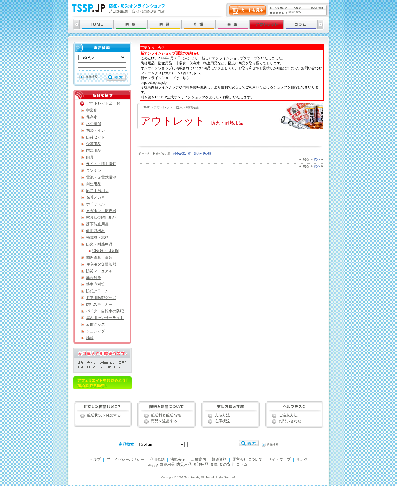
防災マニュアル (99, 271)
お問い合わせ (290, 421)
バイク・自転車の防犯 (105, 311)
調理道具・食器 (99, 258)
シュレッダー (97, 331)
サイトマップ (279, 459)
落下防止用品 (97, 224)
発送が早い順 (202, 153)
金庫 (214, 464)
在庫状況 (222, 421)
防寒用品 (93, 151)
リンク (301, 459)
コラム (242, 464)
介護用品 (93, 144)
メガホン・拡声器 (101, 211)
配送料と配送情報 (166, 415)
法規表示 (177, 459)
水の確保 (93, 124)
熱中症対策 (95, 284)
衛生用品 (93, 184)
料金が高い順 (182, 153)
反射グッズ (95, 325)
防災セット (95, 137)
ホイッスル (95, 204)
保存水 (91, 117)
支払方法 (222, 415)
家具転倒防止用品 (101, 218)
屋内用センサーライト (105, 318)
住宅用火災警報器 (101, 264)
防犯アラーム (97, 291)
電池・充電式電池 (101, 177)
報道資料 (219, 459)
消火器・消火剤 (105, 251)
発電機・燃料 (97, 238)
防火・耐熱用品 (187, 107)
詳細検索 (91, 76)
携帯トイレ (95, 131)
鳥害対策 (93, 278)
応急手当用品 (97, 191)
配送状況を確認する (104, 415)
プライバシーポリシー (125, 459)
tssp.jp (153, 464)
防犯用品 (167, 464)
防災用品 (184, 464)
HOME (145, 107)
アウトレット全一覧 (103, 103)
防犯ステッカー (99, 304)
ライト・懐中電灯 (101, 164)
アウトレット (163, 107)
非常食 (91, 110)
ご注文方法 (288, 415)
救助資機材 (95, 231)
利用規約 (157, 459)
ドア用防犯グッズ (101, 298)
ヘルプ (95, 459)
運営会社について (247, 459)
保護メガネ (95, 197)
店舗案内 (198, 459)
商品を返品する (164, 421)
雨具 (90, 157)
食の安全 (227, 464)
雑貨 (90, 338)
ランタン (93, 171)
